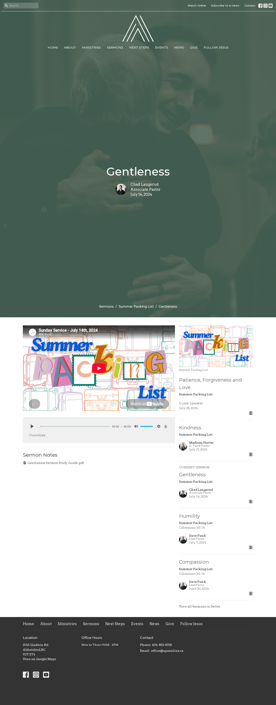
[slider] (73, 426)
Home (53, 47)
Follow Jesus (216, 47)
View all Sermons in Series (199, 606)
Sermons (115, 47)
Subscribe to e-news (225, 5)
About (70, 47)
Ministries (91, 47)
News (179, 47)
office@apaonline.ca (167, 651)
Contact (249, 5)
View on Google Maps (39, 659)
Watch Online (197, 5)
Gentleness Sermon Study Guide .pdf (56, 463)
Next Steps (139, 47)
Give (194, 47)
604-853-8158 (162, 645)
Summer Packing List (136, 306)
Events (161, 47)
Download (37, 435)
